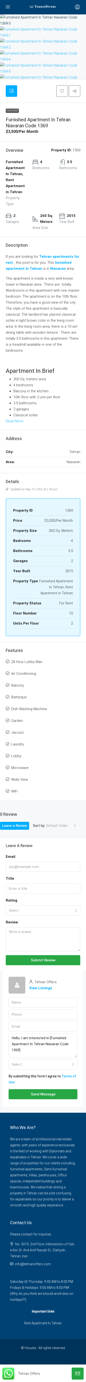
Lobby (16, 756)
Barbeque (19, 697)
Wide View (19, 779)
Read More (14, 421)
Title (10, 878)
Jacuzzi (17, 732)
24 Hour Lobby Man (26, 662)
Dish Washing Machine (29, 709)
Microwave (20, 768)
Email (10, 856)
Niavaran (58, 268)
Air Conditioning (23, 673)
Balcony (17, 685)
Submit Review (43, 960)
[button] (62, 91)
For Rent (12, 110)
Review (12, 922)
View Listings (40, 988)
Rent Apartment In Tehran (43, 1323)
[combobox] (61, 826)
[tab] (11, 91)
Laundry (17, 744)
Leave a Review (14, 825)
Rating (11, 900)
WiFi (14, 791)
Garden (17, 721)
